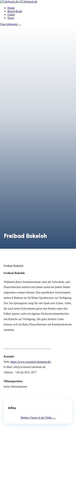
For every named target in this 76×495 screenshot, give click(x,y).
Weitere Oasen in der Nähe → (38, 417)
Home (11, 7)
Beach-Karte (14, 11)
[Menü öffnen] (19, 25)
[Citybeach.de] (18, 1)
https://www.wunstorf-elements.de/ (31, 361)
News (10, 17)
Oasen (11, 14)
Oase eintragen (9, 24)
